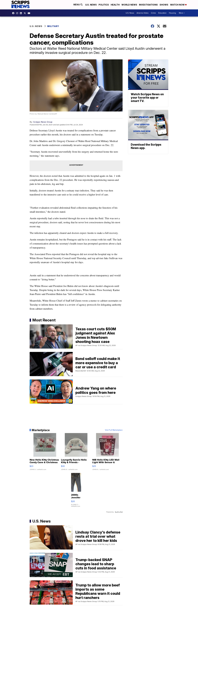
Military (53, 26)
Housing (172, 13)
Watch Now (177, 4)
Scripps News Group (42, 122)
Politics (104, 4)
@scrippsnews (30, 13)
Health (115, 4)
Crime (153, 13)
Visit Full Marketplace (114, 430)
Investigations (148, 4)
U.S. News (91, 4)
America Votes (143, 13)
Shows (164, 4)
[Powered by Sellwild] (119, 512)
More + (182, 13)
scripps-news (21, 13)
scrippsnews (14, 13)
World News (129, 4)
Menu (76, 4)
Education (162, 13)
